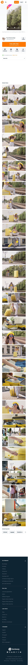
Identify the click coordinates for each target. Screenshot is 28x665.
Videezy (4, 656)
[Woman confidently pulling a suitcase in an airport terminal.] (13, 592)
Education (4, 661)
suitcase (5, 619)
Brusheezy (4, 651)
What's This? (15, 55)
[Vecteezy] (2, 2)
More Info (5, 58)
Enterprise (4, 658)
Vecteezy (4, 653)
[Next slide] (22, 619)
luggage (12, 619)
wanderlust (20, 619)
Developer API (5, 663)
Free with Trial (14, 44)
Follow (23, 39)
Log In (21, 2)
